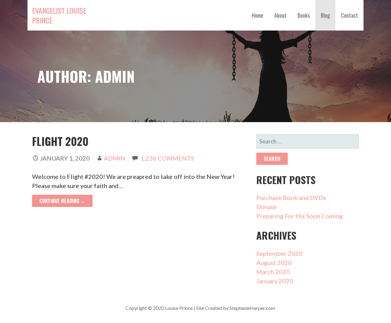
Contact (349, 15)
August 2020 (274, 262)
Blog (325, 15)
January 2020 (274, 281)
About (280, 15)
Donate (266, 206)
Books (304, 15)
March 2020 (273, 271)
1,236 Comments (167, 158)
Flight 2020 (60, 141)
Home (257, 15)
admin (114, 158)
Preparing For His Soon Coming (299, 216)
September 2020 (279, 253)
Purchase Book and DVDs (291, 197)
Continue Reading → (62, 201)
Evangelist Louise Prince (59, 15)
